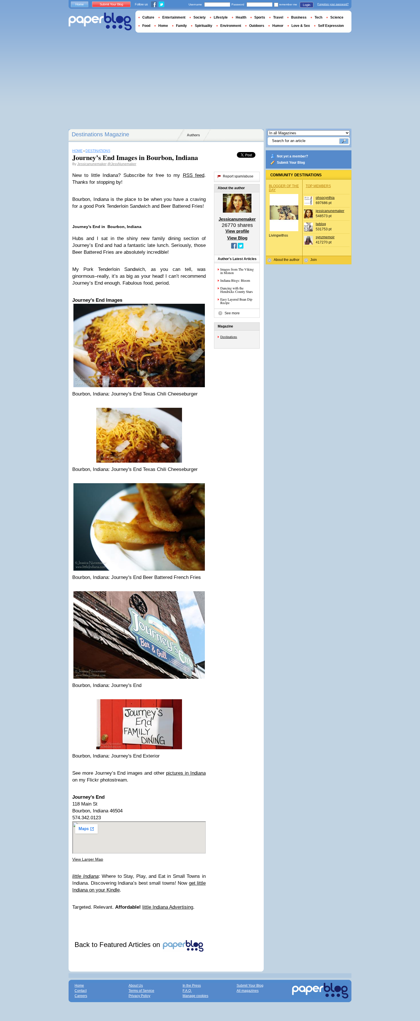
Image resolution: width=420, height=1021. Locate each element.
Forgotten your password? (333, 4)
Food (146, 26)
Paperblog (100, 22)
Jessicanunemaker (92, 164)
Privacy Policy (139, 996)
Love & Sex (300, 26)
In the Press (192, 986)
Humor (277, 26)
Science (336, 17)
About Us (136, 986)
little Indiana (85, 876)
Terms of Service (141, 991)
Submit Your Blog (291, 163)
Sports (259, 17)
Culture (148, 17)
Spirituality (203, 26)
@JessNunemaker (121, 164)
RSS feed (193, 175)
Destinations (228, 336)
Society (199, 17)
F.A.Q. (187, 991)
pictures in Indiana (186, 773)
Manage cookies (195, 996)
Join (313, 260)
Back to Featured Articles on (118, 944)
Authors (193, 135)
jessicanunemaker (330, 211)
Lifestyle (221, 17)
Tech (318, 17)
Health (241, 17)
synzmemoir (325, 237)
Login (306, 5)
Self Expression (331, 26)
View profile (237, 231)
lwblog (321, 224)
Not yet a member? (292, 156)
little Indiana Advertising (167, 907)
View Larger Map (87, 859)
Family (181, 26)
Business (299, 17)
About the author (286, 260)
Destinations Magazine (100, 134)
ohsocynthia (325, 198)
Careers (81, 996)
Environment (230, 26)
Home (79, 4)
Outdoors (256, 26)
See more (232, 313)
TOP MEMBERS (318, 186)
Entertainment (173, 17)
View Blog (237, 237)
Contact (81, 991)
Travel (278, 17)
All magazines (248, 991)
